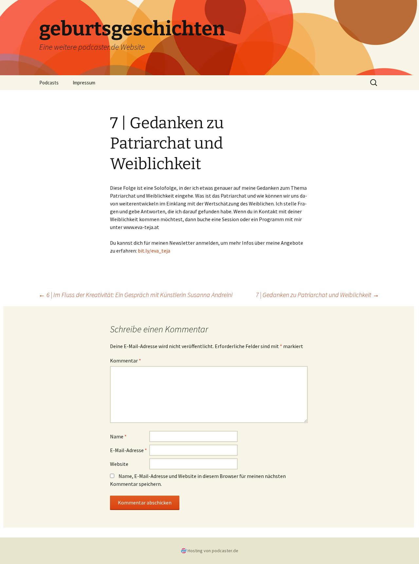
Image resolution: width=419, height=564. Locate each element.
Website (119, 464)
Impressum (84, 82)
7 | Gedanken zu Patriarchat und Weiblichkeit (317, 295)
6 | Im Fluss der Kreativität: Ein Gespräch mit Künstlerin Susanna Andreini (135, 295)
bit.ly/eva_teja (154, 250)
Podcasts (49, 82)
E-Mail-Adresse (128, 450)
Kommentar (125, 360)
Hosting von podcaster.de (213, 551)
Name (118, 436)
